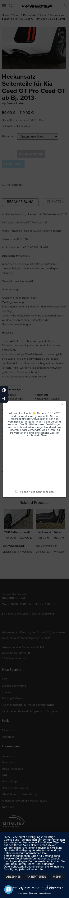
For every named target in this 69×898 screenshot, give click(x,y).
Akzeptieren (36, 876)
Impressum (23, 893)
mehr (57, 876)
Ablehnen (13, 876)
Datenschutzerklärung (40, 893)
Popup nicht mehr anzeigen (37, 491)
